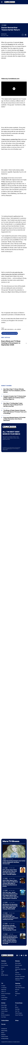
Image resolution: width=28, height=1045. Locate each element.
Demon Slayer (4, 1009)
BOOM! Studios (4, 975)
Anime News (4, 1005)
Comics (3, 961)
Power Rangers (18, 1013)
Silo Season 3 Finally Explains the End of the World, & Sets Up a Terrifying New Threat (9, 928)
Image (2, 971)
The (2, 178)
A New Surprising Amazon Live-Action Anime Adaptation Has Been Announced (14, 862)
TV (2, 983)
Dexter (21, 42)
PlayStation (17, 993)
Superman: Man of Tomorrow (19, 979)
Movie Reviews (18, 965)
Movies (17, 961)
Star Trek (17, 1011)
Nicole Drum (4, 33)
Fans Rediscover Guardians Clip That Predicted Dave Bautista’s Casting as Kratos (10, 917)
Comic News (4, 963)
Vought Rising (4, 997)
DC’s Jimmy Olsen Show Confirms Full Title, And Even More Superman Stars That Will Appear (10, 872)
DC (2, 969)
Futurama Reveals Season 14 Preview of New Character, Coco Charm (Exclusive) (14, 419)
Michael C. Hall (5, 183)
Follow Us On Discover (9, 333)
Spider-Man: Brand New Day (20, 969)
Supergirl (17, 967)
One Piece (3, 1017)
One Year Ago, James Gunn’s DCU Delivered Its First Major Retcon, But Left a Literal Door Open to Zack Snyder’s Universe (10, 895)
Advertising (4, 1030)
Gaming (17, 983)
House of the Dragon (5, 993)
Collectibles (5, 1020)
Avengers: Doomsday (20, 976)
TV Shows (4, 25)
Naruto (2, 1013)
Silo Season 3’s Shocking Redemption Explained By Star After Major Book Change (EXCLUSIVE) (10, 907)
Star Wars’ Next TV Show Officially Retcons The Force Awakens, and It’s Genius (14, 390)
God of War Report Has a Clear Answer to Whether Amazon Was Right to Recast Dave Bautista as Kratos (10, 883)
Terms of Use (9, 448)
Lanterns (3, 995)
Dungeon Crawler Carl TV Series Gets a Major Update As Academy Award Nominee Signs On (14, 397)
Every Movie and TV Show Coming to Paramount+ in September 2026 (10, 343)
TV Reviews (3, 987)
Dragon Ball (3, 1007)
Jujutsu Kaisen (4, 1011)
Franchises (18, 1003)
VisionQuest (4, 999)
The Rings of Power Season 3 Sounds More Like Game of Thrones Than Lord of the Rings (14, 412)
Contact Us (4, 1028)
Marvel (2, 967)
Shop (16, 1020)
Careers (3, 1034)
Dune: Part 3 (18, 974)
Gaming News (18, 985)
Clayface (17, 972)
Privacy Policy (5, 449)
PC (16, 995)
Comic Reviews (4, 965)
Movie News (18, 963)
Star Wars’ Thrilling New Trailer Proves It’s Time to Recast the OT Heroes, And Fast (13, 405)
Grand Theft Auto (19, 1015)
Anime (4, 858)
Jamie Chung (5, 46)
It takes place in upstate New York (11, 139)
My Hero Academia (5, 1015)
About (2, 1032)
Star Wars (17, 1009)
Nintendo (17, 989)
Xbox (16, 991)
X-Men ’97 (3, 991)
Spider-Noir (3, 989)
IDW (2, 973)
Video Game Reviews (20, 987)
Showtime (10, 44)
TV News (3, 985)
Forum (3, 1024)
